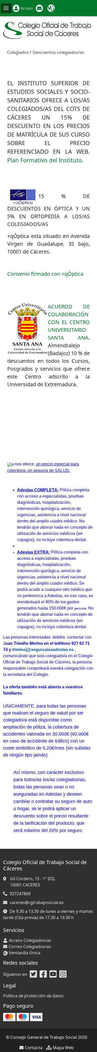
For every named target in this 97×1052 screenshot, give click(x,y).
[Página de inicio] (48, 30)
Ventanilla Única (51, 8)
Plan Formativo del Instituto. (45, 160)
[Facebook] (43, 974)
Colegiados (18, 52)
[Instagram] (62, 974)
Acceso (27, 8)
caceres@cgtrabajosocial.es (37, 902)
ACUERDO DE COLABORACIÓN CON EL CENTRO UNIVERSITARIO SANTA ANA (69, 322)
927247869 (20, 893)
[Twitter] (33, 974)
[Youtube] (53, 974)
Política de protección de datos (33, 996)
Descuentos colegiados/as (58, 52)
